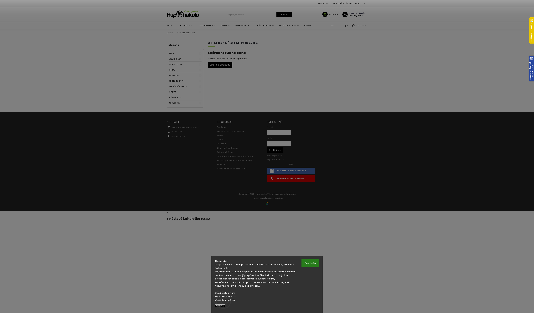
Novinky (221, 164)
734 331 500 (177, 132)
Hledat (284, 14)
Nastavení (220, 306)
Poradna (221, 144)
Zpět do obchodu (220, 64)
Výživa (172, 92)
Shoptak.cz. (277, 198)
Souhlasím (310, 263)
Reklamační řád (225, 152)
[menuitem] (172, 25)
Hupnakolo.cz (178, 136)
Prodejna (323, 3)
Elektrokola (176, 64)
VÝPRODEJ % (175, 97)
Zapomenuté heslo (275, 160)
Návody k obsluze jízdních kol (232, 169)
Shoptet (261, 198)
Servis (220, 135)
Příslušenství (176, 81)
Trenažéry (174, 103)
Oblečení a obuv (178, 86)
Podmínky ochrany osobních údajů (235, 156)
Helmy (172, 69)
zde (234, 300)
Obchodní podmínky (227, 148)
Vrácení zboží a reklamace (347, 3)
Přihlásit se (275, 150)
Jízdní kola (175, 58)
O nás (220, 139)
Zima (171, 53)
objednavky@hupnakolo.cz (185, 127)
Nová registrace (274, 156)
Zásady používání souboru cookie (234, 160)
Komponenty (176, 75)
